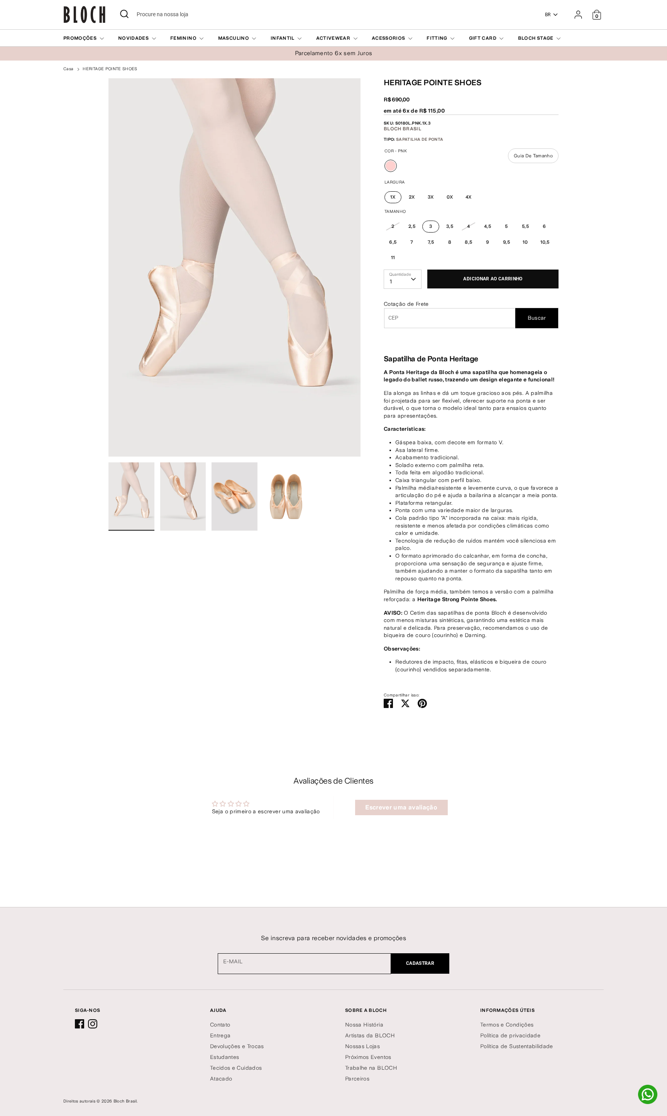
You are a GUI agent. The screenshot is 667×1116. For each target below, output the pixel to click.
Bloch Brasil (402, 128)
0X (450, 197)
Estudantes (224, 1057)
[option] (234, 270)
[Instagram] (92, 1023)
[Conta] (578, 15)
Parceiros (357, 1079)
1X (393, 197)
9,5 (506, 242)
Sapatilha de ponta (419, 139)
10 (525, 242)
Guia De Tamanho (533, 155)
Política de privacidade (510, 1035)
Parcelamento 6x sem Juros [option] (333, 53)
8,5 (468, 242)
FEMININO (184, 38)
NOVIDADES (134, 38)
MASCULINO (234, 38)
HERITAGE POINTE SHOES (110, 68)
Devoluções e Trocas (237, 1046)
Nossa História (364, 1025)
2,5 (411, 226)
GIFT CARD (483, 38)
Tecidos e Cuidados (236, 1068)
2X (412, 197)
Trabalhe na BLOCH (371, 1068)
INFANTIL (283, 38)
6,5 (392, 242)
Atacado (221, 1079)
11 (393, 257)
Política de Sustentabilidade (516, 1046)
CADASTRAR (420, 963)
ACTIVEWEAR (334, 38)
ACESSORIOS (389, 38)
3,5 (449, 226)
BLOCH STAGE (536, 38)
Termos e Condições (506, 1025)
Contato (220, 1025)
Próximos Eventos (368, 1057)
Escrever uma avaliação (401, 807)
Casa (68, 68)
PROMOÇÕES (80, 38)
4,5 (487, 226)
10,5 (544, 242)
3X (431, 197)
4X (469, 197)
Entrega (220, 1035)
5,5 (525, 226)
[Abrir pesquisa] (124, 14)
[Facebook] (79, 1023)
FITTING (438, 38)
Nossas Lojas (362, 1046)
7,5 (431, 242)
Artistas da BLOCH (370, 1035)
